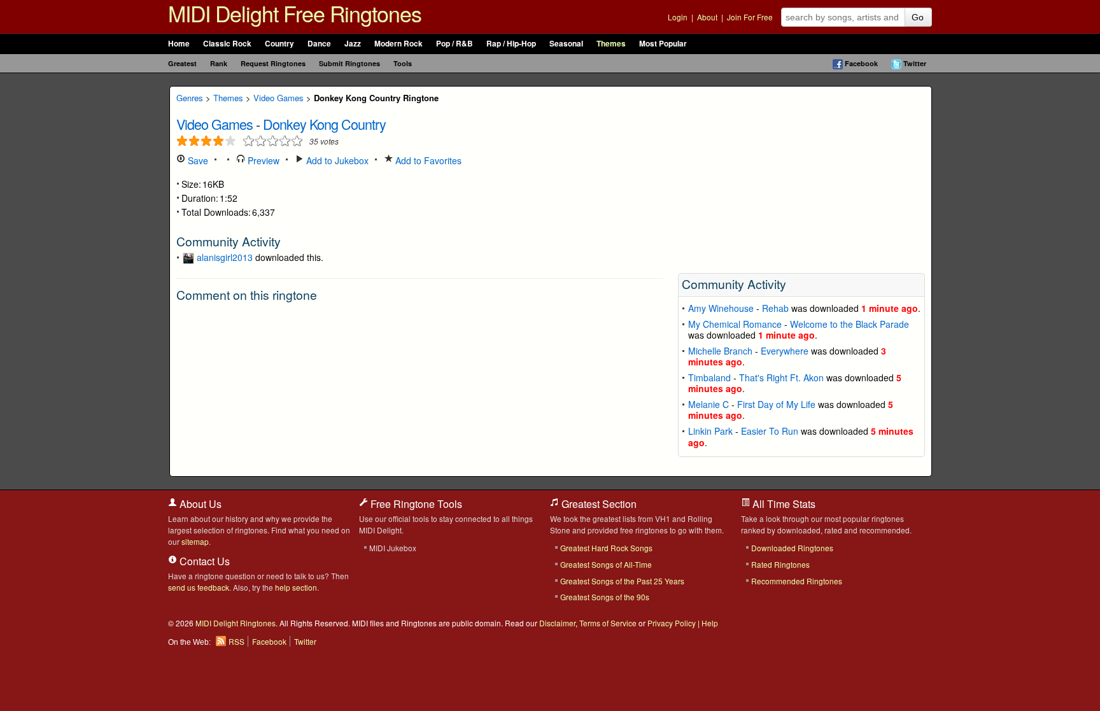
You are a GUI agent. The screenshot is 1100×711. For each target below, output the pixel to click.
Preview (262, 160)
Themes (611, 43)
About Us (199, 503)
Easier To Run (769, 431)
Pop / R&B (454, 43)
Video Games (278, 98)
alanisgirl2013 (225, 257)
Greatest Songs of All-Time (606, 564)
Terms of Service (608, 622)
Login (678, 16)
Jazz (352, 43)
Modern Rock (398, 43)
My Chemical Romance (735, 324)
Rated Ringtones (780, 564)
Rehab (775, 308)
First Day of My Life (776, 404)
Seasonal (566, 43)
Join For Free (750, 16)
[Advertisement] (801, 175)
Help (710, 622)
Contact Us (203, 561)
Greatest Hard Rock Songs (606, 547)
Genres (189, 98)
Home (179, 43)
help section (296, 587)
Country (279, 43)
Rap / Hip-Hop (511, 43)
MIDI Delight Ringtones (235, 622)
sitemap (195, 541)
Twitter (914, 63)
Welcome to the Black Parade (849, 324)
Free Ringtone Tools (415, 503)
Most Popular (663, 43)
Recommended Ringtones (796, 580)
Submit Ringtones (349, 63)
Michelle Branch (720, 350)
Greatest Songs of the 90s (604, 596)
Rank (218, 63)
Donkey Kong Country (324, 124)
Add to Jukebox (336, 160)
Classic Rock (227, 43)
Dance (319, 43)
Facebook (861, 63)
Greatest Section (598, 503)
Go (918, 17)
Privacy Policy (671, 622)
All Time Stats (782, 503)
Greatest (182, 63)
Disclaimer (557, 622)
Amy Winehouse (721, 308)
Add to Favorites (427, 160)
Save (196, 160)
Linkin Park (710, 431)
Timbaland (709, 377)
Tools (402, 63)
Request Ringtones (273, 63)
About (707, 16)
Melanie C (708, 404)
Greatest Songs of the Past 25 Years (622, 580)
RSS (236, 641)
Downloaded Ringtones (792, 547)
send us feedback (198, 587)
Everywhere (784, 350)
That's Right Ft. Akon (781, 377)
